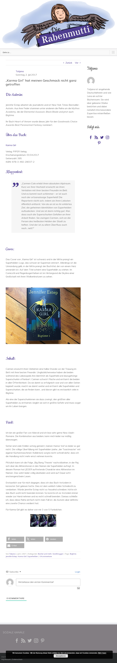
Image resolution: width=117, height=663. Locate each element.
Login (77, 571)
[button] (15, 539)
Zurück (68, 62)
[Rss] (96, 137)
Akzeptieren (61, 656)
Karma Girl (11, 145)
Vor (76, 62)
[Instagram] (107, 137)
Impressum (6, 659)
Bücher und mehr (45, 554)
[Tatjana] (91, 78)
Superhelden (32, 556)
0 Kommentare (46, 556)
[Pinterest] (99, 143)
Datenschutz (17, 659)
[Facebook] (90, 137)
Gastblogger (58, 554)
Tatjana (20, 71)
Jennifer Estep (11, 556)
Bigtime (73, 554)
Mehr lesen (102, 653)
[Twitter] (102, 137)
